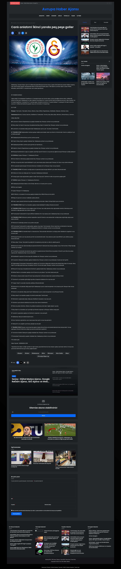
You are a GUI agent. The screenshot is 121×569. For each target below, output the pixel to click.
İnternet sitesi (48, 504)
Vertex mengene (85, 65)
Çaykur (20, 353)
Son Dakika (60, 353)
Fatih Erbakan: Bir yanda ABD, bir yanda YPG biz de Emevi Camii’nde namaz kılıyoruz (98, 29)
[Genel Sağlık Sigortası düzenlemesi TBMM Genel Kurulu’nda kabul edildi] (85, 52)
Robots (58, 559)
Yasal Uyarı (77, 567)
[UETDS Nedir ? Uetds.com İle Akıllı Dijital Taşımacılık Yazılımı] (88, 76)
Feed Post (73, 559)
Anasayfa (41, 15)
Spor (67, 353)
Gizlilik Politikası (54, 567)
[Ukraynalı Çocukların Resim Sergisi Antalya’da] (21, 457)
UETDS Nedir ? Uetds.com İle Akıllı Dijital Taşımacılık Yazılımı (29, 380)
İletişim (79, 15)
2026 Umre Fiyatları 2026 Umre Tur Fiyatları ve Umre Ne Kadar (102, 83)
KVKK (64, 567)
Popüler (85, 22)
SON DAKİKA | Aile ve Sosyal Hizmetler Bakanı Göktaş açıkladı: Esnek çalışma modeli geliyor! (100, 35)
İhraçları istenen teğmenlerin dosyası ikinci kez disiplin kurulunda (99, 40)
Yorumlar (106, 22)
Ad (12, 498)
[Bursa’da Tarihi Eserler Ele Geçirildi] (43, 456)
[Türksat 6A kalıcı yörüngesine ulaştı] (39, 532)
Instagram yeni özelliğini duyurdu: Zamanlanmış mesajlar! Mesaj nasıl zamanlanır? (50, 545)
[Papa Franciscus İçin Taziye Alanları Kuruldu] (66, 458)
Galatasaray (36, 353)
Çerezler (60, 567)
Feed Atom (68, 559)
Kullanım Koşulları (70, 567)
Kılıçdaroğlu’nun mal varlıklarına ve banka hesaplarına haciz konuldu (77, 552)
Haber (48, 15)
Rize (44, 353)
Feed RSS (63, 559)
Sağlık (60, 15)
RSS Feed (54, 559)
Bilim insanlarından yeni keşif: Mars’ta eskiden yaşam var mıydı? (51, 538)
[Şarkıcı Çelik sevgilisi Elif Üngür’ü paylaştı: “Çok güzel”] (85, 47)
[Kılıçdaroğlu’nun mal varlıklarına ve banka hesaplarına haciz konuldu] (65, 552)
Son (95, 22)
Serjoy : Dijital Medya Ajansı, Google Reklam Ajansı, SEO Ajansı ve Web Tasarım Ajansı (39, 3)
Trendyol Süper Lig (43, 356)
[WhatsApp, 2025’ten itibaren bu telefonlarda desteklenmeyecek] (39, 552)
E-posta (13, 504)
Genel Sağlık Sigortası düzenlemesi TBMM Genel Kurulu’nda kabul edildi (99, 51)
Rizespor (50, 353)
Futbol (27, 353)
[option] (43, 382)
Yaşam (73, 15)
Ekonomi (53, 15)
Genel (14, 376)
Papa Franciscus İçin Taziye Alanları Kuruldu (65, 467)
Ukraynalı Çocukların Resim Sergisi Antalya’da (20, 466)
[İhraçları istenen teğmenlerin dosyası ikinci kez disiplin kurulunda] (85, 41)
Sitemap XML (48, 559)
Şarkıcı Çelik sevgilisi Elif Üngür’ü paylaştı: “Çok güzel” (98, 46)
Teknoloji (66, 15)
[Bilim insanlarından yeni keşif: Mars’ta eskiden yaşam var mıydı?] (39, 539)
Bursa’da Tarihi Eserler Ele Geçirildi (42, 463)
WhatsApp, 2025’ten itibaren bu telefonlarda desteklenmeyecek (51, 552)
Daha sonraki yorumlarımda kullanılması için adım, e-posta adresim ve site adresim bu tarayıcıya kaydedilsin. (37, 510)
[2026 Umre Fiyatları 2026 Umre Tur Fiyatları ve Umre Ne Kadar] (103, 76)
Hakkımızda (44, 567)
